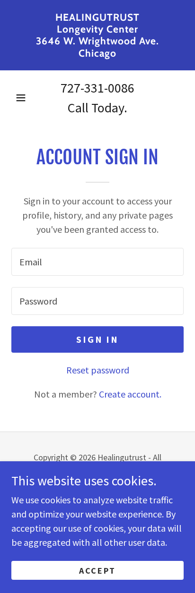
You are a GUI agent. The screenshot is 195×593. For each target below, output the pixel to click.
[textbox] (97, 262)
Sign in (97, 339)
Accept (97, 570)
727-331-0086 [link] (97, 87)
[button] (20, 97)
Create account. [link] (130, 394)
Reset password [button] (97, 370)
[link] (97, 35)
